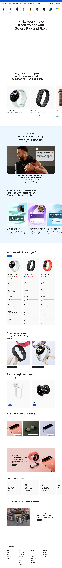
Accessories (32, 3)
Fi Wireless (9, 3)
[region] (31, 11)
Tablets (28, 3)
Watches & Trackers (15, 3)
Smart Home (24, 3)
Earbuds (20, 3)
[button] (46, 3)
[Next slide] (59, 98)
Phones (6, 3)
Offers (35, 3)
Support (38, 3)
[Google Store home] (3, 3)
